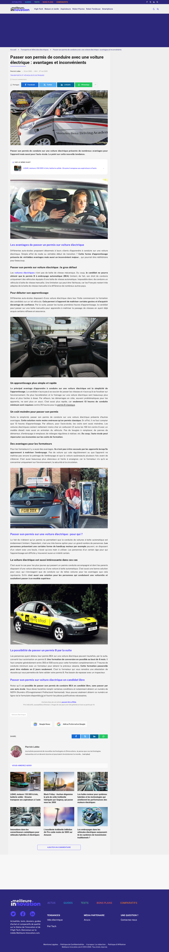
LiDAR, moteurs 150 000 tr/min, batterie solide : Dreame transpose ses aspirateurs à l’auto (25, 797)
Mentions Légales (50, 944)
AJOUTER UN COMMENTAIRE (59, 847)
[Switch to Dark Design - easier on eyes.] (153, 9)
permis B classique (66, 405)
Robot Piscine (78, 9)
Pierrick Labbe (32, 747)
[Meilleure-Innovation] (20, 9)
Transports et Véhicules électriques (34, 50)
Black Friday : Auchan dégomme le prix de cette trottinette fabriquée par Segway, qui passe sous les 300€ (58, 798)
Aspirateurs (65, 9)
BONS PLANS (48, 2)
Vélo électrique (55, 919)
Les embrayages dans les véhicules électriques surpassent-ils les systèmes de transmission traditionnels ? (92, 833)
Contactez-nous (129, 919)
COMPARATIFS (62, 2)
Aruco (87, 919)
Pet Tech (51, 926)
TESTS (36, 2)
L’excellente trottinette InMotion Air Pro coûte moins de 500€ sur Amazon (58, 832)
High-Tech (38, 9)
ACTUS (51, 902)
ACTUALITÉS (17, 2)
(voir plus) (86, 754)
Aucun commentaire (19, 79)
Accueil (13, 50)
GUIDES (28, 2)
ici (42, 695)
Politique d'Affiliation (117, 944)
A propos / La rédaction (96, 944)
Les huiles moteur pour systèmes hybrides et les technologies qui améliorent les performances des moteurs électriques (92, 798)
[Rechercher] (157, 9)
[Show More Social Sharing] (95, 84)
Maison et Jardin (52, 9)
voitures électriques (24, 272)
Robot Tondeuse (93, 9)
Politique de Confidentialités (72, 944)
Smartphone (107, 9)
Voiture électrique (19, 715)
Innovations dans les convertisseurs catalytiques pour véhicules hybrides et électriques (24, 832)
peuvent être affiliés (69, 702)
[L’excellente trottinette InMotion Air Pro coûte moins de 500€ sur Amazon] (59, 816)
